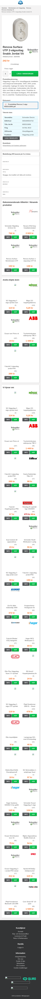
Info (8, 237)
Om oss (20, 959)
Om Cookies (20, 965)
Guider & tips (20, 961)
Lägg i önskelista (11, 138)
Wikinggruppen (25, 995)
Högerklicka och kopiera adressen (14, 145)
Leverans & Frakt (20, 936)
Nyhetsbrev (20, 963)
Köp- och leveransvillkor (20, 934)
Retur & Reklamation (20, 938)
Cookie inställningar (20, 968)
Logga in (20, 947)
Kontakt (20, 931)
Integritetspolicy (20, 956)
